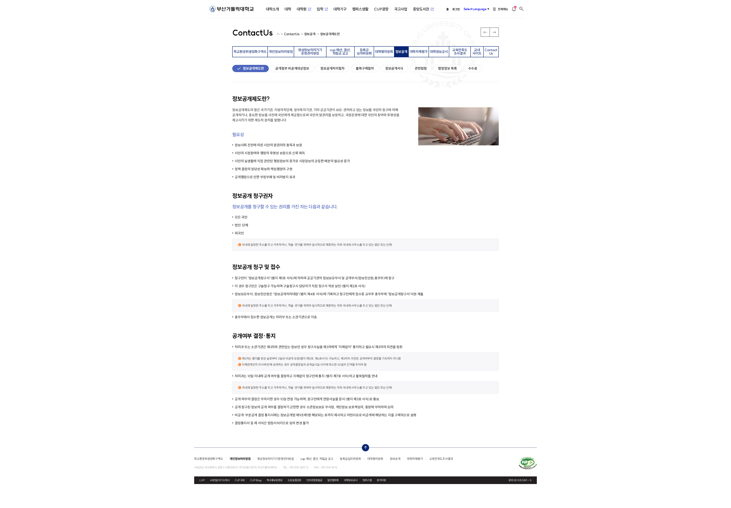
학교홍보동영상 (274, 480)
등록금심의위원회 (350, 458)
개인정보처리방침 (240, 458)
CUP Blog (255, 480)
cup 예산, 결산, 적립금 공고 (317, 458)
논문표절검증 (294, 480)
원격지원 (381, 480)
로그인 (456, 9)
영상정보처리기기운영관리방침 (275, 458)
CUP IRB (240, 480)
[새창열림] (528, 463)
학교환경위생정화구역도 (208, 458)
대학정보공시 (351, 480)
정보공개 (395, 458)
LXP (202, 480)
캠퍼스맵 (367, 480)
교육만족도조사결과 (441, 458)
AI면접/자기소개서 (219, 480)
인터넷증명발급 (314, 480)
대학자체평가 (415, 458)
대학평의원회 (375, 458)
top (364, 447)
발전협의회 (333, 480)
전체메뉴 (503, 9)
